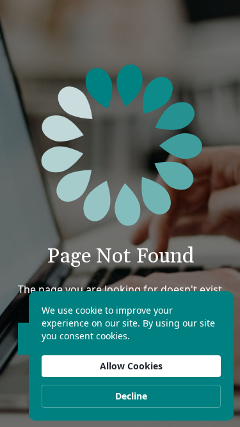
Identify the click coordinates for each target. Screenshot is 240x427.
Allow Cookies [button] (131, 366)
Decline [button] (131, 396)
